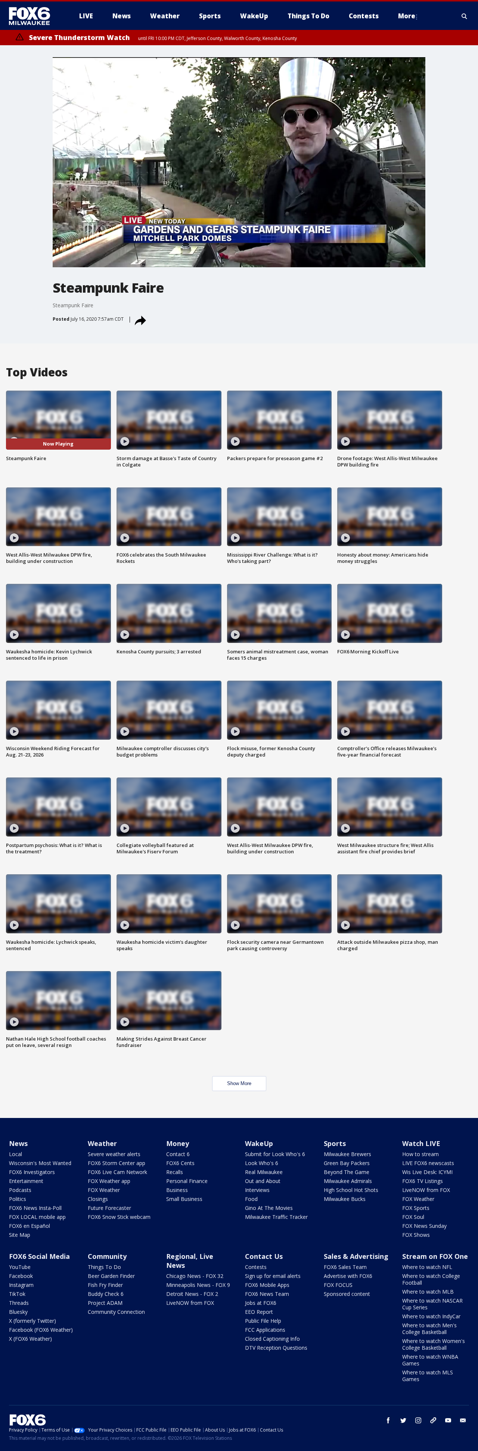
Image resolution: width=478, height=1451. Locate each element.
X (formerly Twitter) (32, 1320)
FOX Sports (415, 1207)
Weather (102, 1143)
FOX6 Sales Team (345, 1266)
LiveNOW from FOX (426, 1189)
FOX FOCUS (338, 1284)
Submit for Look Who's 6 (275, 1154)
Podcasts (20, 1189)
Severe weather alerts (114, 1154)
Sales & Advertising (356, 1256)
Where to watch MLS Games (427, 1376)
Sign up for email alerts (273, 1275)
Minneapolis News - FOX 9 (198, 1284)
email (463, 1420)
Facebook (21, 1275)
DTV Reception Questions (276, 1347)
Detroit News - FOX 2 (192, 1293)
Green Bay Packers (347, 1163)
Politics (17, 1198)
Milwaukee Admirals (348, 1180)
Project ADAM (105, 1302)
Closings (98, 1198)
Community (107, 1256)
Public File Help (263, 1320)
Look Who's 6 (261, 1163)
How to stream (420, 1154)
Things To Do (104, 1266)
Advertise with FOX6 (348, 1275)
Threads (19, 1302)
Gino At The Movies (269, 1207)
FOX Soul (413, 1216)
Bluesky (18, 1311)
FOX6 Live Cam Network (117, 1172)
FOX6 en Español (29, 1225)
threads (433, 1420)
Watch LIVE (421, 1143)
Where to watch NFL (427, 1266)
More (406, 16)
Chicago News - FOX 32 (194, 1275)
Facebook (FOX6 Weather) (41, 1329)
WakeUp (259, 1143)
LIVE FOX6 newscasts (428, 1163)
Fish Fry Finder (105, 1284)
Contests (256, 1266)
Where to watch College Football (431, 1279)
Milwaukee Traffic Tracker (276, 1216)
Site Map (19, 1234)
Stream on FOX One (435, 1256)
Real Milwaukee (264, 1172)
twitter (403, 1420)
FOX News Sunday (424, 1225)
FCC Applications (265, 1329)
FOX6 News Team (267, 1293)
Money (177, 1143)
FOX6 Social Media (39, 1256)
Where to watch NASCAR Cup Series (432, 1304)
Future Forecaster (109, 1207)
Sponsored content (347, 1293)
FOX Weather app (109, 1180)
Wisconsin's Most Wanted (40, 1163)
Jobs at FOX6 (260, 1302)
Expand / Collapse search (464, 16)
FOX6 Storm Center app (116, 1163)
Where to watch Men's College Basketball (429, 1329)
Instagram (21, 1284)
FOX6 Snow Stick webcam (119, 1216)
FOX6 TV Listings (422, 1180)
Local (15, 1154)
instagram (418, 1420)
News (18, 1143)
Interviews (257, 1189)
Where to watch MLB (428, 1291)
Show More (239, 1083)
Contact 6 (178, 1154)
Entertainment (26, 1180)
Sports (335, 1143)
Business (177, 1189)
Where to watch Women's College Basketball (433, 1344)
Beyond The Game (346, 1172)
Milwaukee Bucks (345, 1198)
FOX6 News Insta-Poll (35, 1207)
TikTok (17, 1293)
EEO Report (259, 1311)
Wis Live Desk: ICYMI (427, 1172)
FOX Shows (416, 1234)
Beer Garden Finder (111, 1275)
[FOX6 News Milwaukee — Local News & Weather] (33, 16)
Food (251, 1198)
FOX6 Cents (180, 1163)
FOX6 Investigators (32, 1172)
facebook (388, 1420)
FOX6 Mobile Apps (267, 1284)
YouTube (20, 1266)
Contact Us (264, 1256)
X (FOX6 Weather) (30, 1338)
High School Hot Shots (351, 1189)
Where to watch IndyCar (431, 1316)
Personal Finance (187, 1180)
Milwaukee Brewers (347, 1154)
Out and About (262, 1180)
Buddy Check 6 (106, 1293)
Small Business (184, 1198)
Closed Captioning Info (272, 1338)
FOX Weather (104, 1189)
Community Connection (116, 1311)
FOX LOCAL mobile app (37, 1216)
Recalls (174, 1172)
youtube (448, 1420)
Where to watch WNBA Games (430, 1360)
